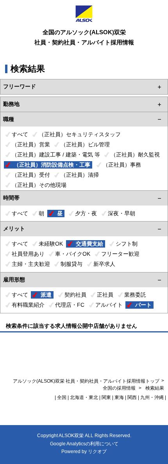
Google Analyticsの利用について (84, 443)
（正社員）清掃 (80, 175)
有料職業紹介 (28, 305)
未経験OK (51, 244)
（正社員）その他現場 (39, 185)
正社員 (105, 295)
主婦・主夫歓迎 (31, 264)
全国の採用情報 (120, 388)
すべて (20, 134)
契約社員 (75, 295)
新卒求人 (104, 264)
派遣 (46, 295)
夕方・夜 (86, 213)
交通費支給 (89, 244)
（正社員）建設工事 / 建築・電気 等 (56, 154)
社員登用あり (28, 254)
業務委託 (135, 295)
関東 (106, 397)
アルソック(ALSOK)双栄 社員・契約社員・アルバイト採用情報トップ (86, 381)
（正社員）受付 (31, 175)
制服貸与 (71, 264)
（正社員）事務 (122, 165)
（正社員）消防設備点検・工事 (52, 165)
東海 (119, 397)
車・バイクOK (72, 254)
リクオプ (97, 451)
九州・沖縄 (152, 397)
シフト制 (127, 244)
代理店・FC (69, 305)
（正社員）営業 (31, 144)
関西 (132, 397)
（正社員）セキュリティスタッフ (80, 134)
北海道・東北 (84, 397)
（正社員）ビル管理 (85, 144)
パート (143, 305)
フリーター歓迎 (120, 254)
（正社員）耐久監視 (135, 154)
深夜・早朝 (121, 213)
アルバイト (109, 305)
